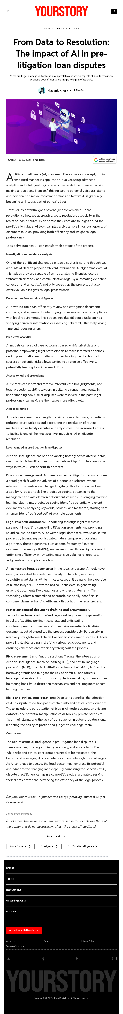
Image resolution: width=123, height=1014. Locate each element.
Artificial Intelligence (81, 846)
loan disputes (19, 846)
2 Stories (79, 90)
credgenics (48, 846)
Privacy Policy (87, 941)
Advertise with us (55, 836)
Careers (47, 941)
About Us (10, 941)
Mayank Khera (58, 90)
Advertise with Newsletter (24, 930)
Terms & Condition (15, 946)
